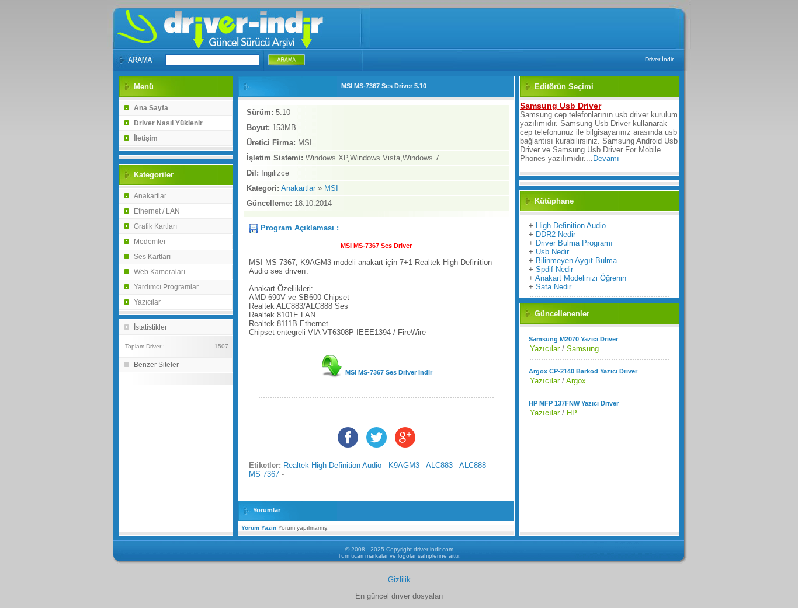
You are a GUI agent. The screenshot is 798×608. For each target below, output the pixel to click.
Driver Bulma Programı (574, 243)
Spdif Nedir (554, 269)
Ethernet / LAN (157, 211)
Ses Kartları (152, 257)
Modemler (150, 241)
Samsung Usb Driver (560, 105)
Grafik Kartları (155, 226)
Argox (576, 380)
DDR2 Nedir (555, 234)
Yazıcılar (147, 302)
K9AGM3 (403, 465)
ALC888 (472, 465)
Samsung (583, 348)
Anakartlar (150, 196)
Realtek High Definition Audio (332, 465)
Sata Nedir (553, 286)
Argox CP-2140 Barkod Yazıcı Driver (583, 371)
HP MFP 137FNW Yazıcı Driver (574, 403)
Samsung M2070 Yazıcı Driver (573, 339)
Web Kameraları (159, 272)
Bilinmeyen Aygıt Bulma (576, 260)
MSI (331, 188)
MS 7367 (264, 474)
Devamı (606, 158)
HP (572, 412)
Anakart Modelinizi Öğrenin (580, 278)
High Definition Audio (571, 225)
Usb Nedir (552, 251)
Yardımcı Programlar (166, 287)
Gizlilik (399, 579)
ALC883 (439, 465)
